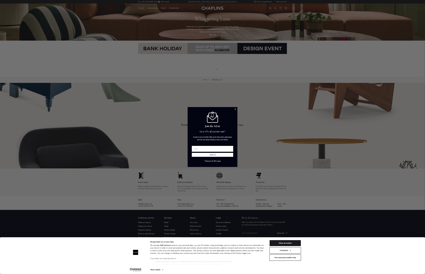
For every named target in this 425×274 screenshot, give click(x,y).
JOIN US (213, 155)
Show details (155, 270)
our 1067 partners (164, 245)
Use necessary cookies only (285, 257)
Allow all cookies (285, 243)
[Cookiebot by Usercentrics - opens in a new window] (135, 269)
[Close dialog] (235, 109)
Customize (284, 250)
